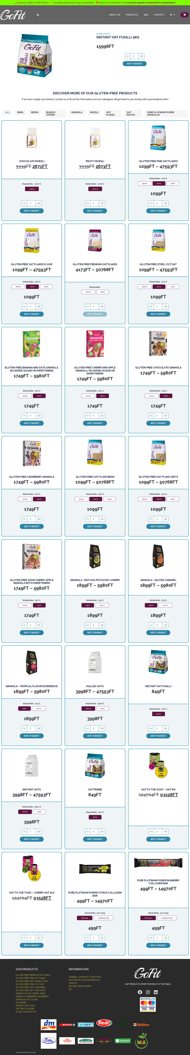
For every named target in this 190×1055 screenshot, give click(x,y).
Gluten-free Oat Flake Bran (30, 987)
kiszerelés (27, 184)
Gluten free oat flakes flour (31, 264)
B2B (146, 14)
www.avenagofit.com (26, 1052)
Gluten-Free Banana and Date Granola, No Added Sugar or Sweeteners (31, 369)
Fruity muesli (95, 161)
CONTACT (73, 983)
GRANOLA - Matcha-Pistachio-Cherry (95, 580)
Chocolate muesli (31, 161)
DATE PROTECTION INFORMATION (84, 980)
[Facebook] (140, 992)
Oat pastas (131, 113)
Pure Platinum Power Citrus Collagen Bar (95, 894)
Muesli (94, 112)
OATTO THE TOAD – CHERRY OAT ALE (31, 892)
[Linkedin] (156, 992)
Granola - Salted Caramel (158, 580)
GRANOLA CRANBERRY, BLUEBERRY (32, 996)
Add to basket (134, 64)
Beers (34, 112)
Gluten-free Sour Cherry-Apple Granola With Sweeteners (32, 581)
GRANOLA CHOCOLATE (26, 999)
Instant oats (32, 789)
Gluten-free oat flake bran (95, 476)
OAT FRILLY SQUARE (25, 1009)
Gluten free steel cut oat (158, 264)
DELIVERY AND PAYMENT (80, 986)
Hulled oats (95, 686)
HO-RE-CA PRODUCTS (26, 1012)
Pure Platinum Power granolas (160, 113)
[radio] (32, 189)
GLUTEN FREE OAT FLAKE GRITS (31, 990)
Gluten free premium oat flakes (95, 264)
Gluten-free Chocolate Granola (158, 367)
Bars (20, 112)
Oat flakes (110, 113)
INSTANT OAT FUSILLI (25, 1006)
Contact (159, 14)
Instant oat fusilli (158, 686)
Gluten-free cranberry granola (31, 476)
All (7, 112)
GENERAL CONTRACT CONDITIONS (85, 977)
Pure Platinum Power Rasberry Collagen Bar (158, 882)
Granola (76, 112)
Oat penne (95, 789)
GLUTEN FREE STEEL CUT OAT (30, 984)
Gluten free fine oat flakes (158, 161)
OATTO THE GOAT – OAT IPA (158, 789)
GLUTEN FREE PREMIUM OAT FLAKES (33, 975)
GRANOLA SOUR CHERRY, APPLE (31, 993)
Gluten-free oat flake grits (158, 476)
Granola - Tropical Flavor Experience (32, 686)
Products (132, 14)
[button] (37, 15)
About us (114, 14)
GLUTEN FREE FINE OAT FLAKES (30, 978)
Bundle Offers (50, 113)
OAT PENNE (21, 1002)
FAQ (70, 989)
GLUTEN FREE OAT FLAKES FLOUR (32, 981)
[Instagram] (148, 992)
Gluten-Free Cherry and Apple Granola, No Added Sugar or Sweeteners (95, 370)
